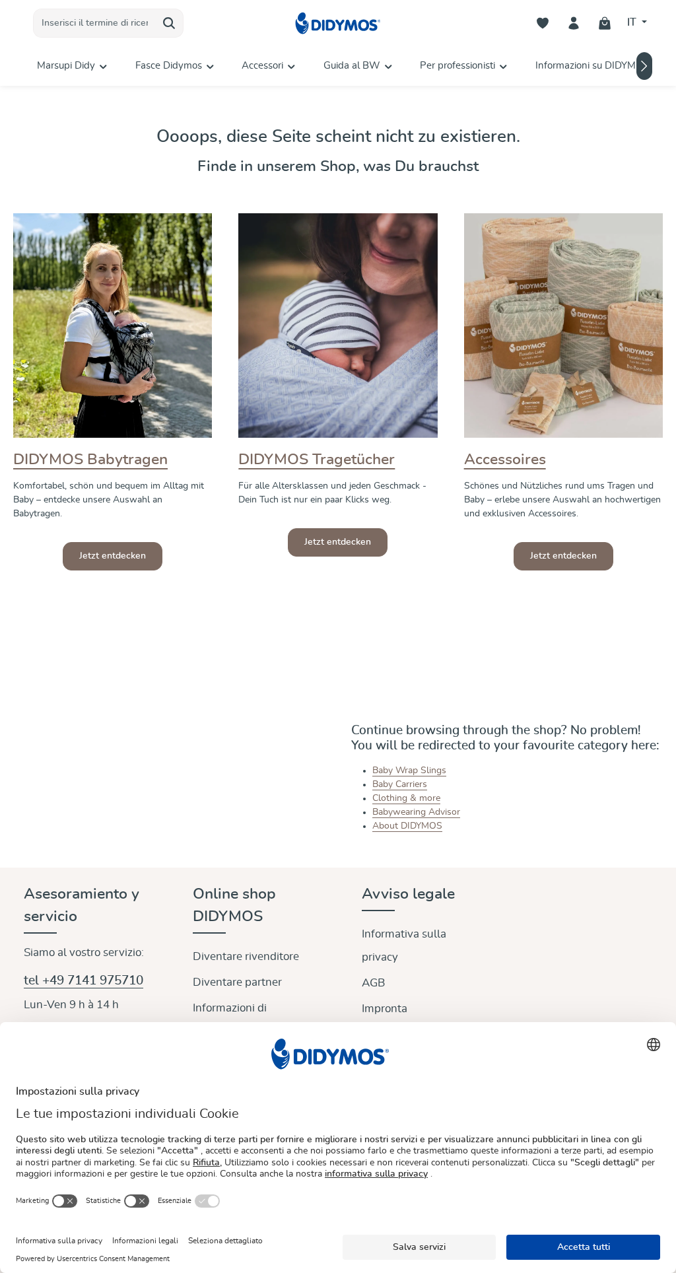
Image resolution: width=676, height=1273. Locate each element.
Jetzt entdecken (112, 556)
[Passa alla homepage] (337, 23)
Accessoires (505, 459)
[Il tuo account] (574, 23)
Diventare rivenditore (246, 956)
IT (633, 22)
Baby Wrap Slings (409, 770)
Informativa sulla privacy (404, 945)
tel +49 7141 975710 (83, 981)
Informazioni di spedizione (230, 1019)
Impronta (384, 1008)
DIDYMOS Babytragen (90, 459)
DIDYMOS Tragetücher (316, 459)
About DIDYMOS (407, 826)
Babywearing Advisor (416, 812)
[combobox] (94, 23)
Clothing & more (406, 798)
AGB (373, 982)
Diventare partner (237, 982)
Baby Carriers (399, 784)
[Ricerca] (169, 23)
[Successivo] (644, 66)
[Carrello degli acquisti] (605, 23)
